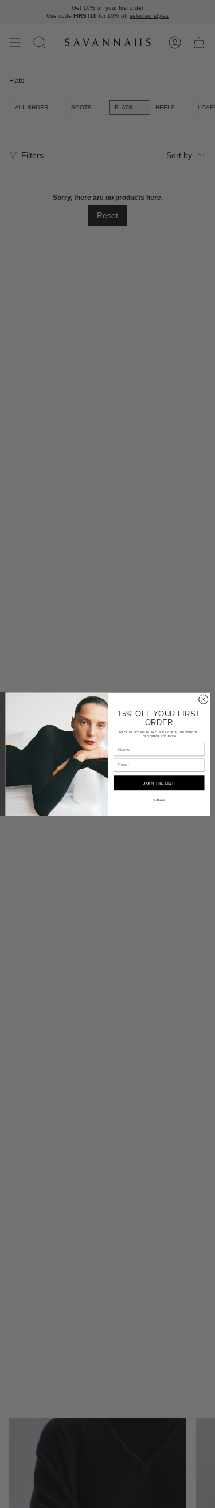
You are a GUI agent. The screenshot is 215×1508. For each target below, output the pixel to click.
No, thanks (158, 799)
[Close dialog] (203, 699)
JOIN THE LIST (158, 783)
